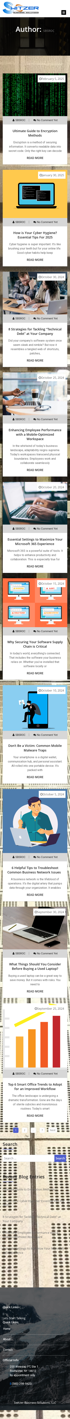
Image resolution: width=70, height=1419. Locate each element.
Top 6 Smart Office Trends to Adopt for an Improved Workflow (35, 1086)
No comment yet (47, 120)
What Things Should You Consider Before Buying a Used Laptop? (35, 966)
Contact (8, 1349)
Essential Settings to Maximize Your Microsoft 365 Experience (35, 541)
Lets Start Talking (14, 1318)
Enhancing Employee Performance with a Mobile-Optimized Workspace (35, 434)
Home (7, 1328)
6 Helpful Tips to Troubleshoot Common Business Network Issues (35, 870)
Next (52, 1130)
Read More (35, 158)
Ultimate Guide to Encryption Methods (35, 133)
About (6, 1339)
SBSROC (20, 120)
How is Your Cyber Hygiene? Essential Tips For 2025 (35, 235)
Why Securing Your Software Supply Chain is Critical (35, 644)
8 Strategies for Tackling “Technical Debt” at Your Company (35, 331)
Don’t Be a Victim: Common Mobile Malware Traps (35, 747)
